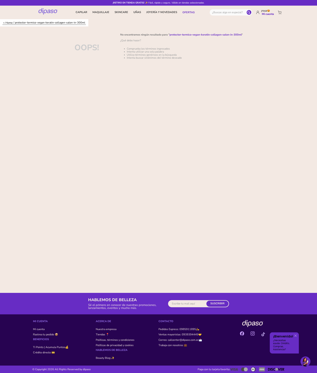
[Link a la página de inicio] (7, 23)
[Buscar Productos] (249, 12)
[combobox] (231, 12)
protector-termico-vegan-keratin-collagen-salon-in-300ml (50, 22)
